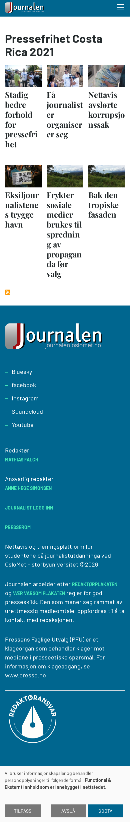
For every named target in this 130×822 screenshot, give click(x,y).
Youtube (23, 424)
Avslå (68, 811)
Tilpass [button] (22, 811)
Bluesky (22, 371)
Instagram (25, 398)
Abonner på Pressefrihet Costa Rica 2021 (7, 292)
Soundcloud (27, 411)
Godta (105, 811)
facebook (24, 384)
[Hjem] (25, 8)
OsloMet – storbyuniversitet (41, 564)
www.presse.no (25, 675)
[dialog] (65, 794)
